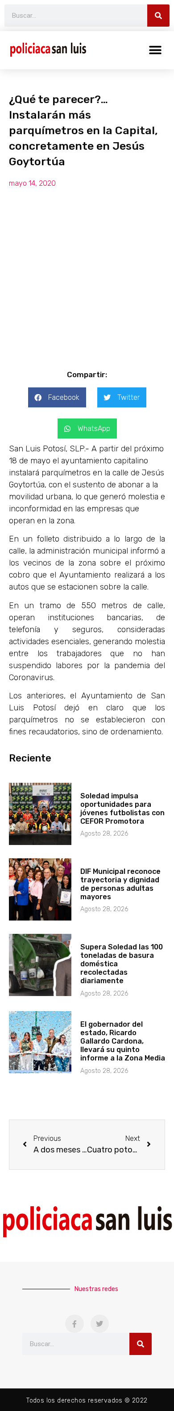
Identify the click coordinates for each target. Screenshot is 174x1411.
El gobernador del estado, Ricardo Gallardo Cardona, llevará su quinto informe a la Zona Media (122, 1041)
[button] (155, 50)
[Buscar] (158, 15)
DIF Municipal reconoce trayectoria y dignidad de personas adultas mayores (120, 884)
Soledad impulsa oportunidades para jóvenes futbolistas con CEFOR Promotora (122, 809)
